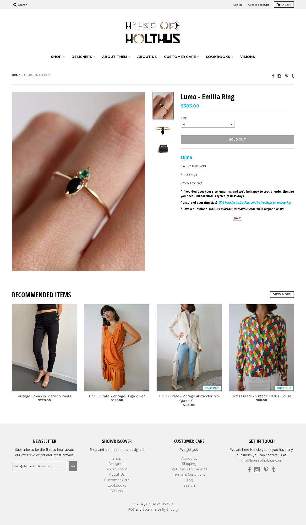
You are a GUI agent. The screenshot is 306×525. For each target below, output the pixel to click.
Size (184, 118)
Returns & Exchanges (189, 469)
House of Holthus (159, 504)
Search (189, 485)
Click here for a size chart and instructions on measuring (254, 202)
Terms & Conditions (189, 474)
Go (73, 466)
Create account (258, 4)
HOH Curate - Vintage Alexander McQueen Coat (189, 398)
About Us (147, 57)
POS (131, 509)
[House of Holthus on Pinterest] (286, 75)
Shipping (189, 464)
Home (16, 75)
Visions (247, 57)
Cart (286, 4)
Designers (81, 57)
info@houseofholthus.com (261, 460)
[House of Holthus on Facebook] (273, 75)
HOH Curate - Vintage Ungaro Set (117, 396)
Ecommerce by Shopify (160, 509)
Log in (237, 4)
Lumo (186, 157)
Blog (189, 480)
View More (282, 294)
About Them (114, 57)
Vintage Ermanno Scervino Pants (44, 396)
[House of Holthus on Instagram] (280, 75)
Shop (56, 57)
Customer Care (180, 57)
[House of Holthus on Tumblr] (293, 75)
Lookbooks (218, 57)
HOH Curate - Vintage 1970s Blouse (261, 396)
